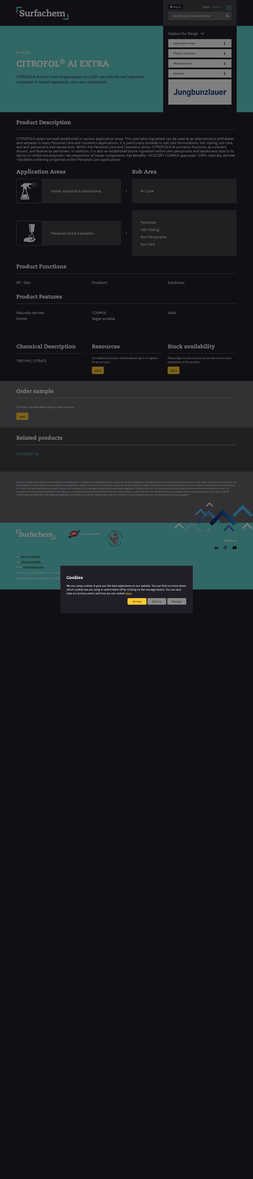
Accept (137, 601)
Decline (157, 601)
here (128, 593)
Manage (177, 601)
